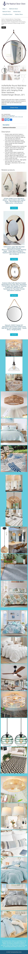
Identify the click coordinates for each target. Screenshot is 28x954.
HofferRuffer (7, 118)
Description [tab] (6, 125)
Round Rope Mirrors (10, 115)
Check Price (14, 107)
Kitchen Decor (17, 11)
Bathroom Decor (13, 8)
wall (22, 116)
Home (2, 19)
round (19, 116)
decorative (6, 116)
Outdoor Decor (19, 14)
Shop (4, 8)
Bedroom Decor (7, 11)
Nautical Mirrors (9, 19)
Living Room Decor (7, 14)
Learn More (14, 208)
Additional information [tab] (9, 127)
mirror (16, 116)
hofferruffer (11, 116)
